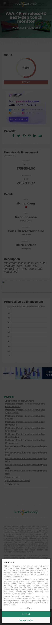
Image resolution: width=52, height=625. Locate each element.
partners (18, 566)
